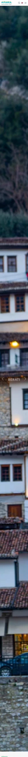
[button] (3, 379)
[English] (22, 2)
